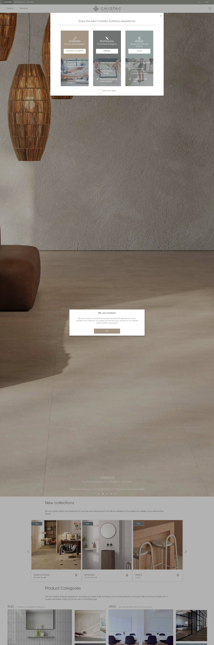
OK (107, 331)
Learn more (113, 323)
